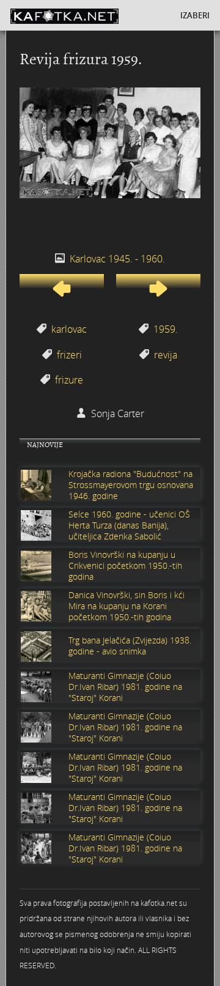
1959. (165, 329)
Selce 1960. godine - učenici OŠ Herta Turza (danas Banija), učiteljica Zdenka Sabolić (129, 525)
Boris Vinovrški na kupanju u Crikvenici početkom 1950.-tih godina (125, 565)
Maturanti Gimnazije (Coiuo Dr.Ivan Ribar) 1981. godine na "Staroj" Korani (125, 686)
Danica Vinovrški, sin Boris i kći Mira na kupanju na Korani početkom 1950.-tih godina (126, 606)
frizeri (69, 354)
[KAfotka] (82, 15)
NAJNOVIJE (45, 445)
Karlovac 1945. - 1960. (117, 258)
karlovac (69, 329)
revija (165, 354)
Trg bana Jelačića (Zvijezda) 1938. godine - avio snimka (129, 646)
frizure (69, 380)
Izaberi (195, 15)
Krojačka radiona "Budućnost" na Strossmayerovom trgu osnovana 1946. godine (130, 485)
